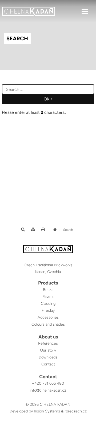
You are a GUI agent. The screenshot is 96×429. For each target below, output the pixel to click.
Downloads (48, 357)
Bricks (48, 289)
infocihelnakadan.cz (48, 390)
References (48, 343)
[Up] (87, 425)
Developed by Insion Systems (35, 411)
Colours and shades (48, 324)
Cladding (48, 303)
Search (68, 230)
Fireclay (48, 310)
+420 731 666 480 (48, 383)
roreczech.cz (76, 411)
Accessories (48, 317)
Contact (48, 364)
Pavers (48, 296)
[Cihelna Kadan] (55, 230)
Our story (48, 350)
